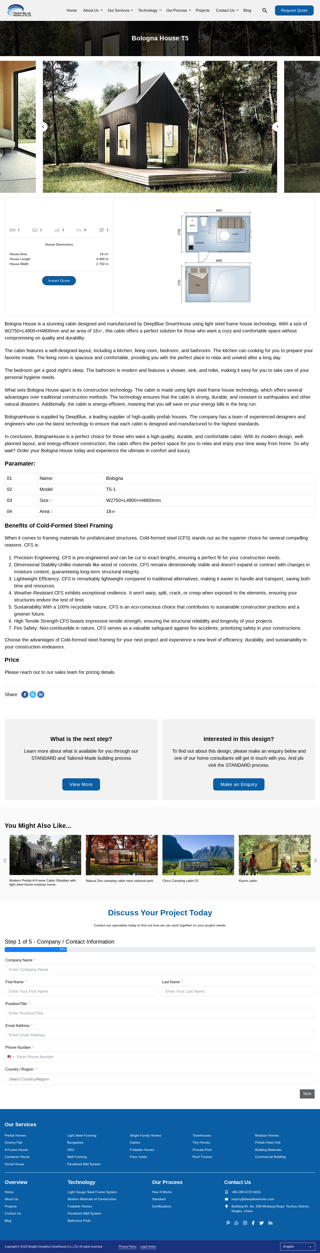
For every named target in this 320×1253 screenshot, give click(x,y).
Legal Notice (148, 1246)
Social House (14, 1164)
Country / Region (19, 1069)
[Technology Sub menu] (160, 10)
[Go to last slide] (43, 126)
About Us (91, 10)
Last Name (171, 982)
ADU (70, 1150)
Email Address (17, 1026)
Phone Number (18, 1047)
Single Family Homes (145, 1135)
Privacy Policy (128, 1246)
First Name (14, 982)
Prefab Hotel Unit (267, 1142)
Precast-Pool (202, 1150)
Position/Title (16, 1004)
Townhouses (202, 1135)
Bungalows (75, 1142)
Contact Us (225, 10)
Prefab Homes (15, 1135)
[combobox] (10, 1057)
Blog (247, 10)
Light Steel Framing (81, 1135)
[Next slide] (277, 126)
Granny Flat (13, 1142)
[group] (45, 861)
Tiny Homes (201, 1142)
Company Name (19, 960)
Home (72, 10)
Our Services (118, 10)
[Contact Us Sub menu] (237, 10)
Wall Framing (77, 1157)
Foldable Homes (142, 1150)
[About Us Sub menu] (101, 10)
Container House (17, 1157)
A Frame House (16, 1150)
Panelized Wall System (84, 1164)
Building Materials (268, 1150)
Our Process (176, 10)
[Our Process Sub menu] (190, 10)
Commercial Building (270, 1157)
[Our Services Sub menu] (132, 10)
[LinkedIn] (40, 694)
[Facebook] (24, 694)
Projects (202, 10)
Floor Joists (138, 1157)
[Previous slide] (4, 860)
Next (307, 1094)
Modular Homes (267, 1135)
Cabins (135, 1142)
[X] (32, 694)
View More (81, 784)
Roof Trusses (202, 1157)
